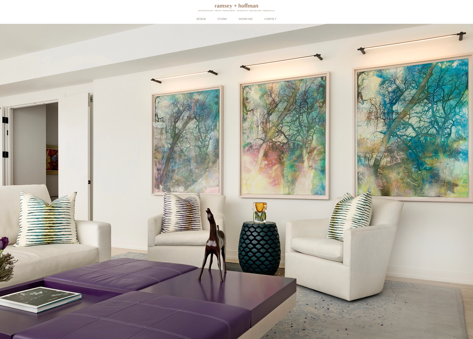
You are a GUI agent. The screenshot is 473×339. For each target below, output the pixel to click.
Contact (270, 19)
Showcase (246, 19)
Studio (222, 19)
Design (201, 19)
